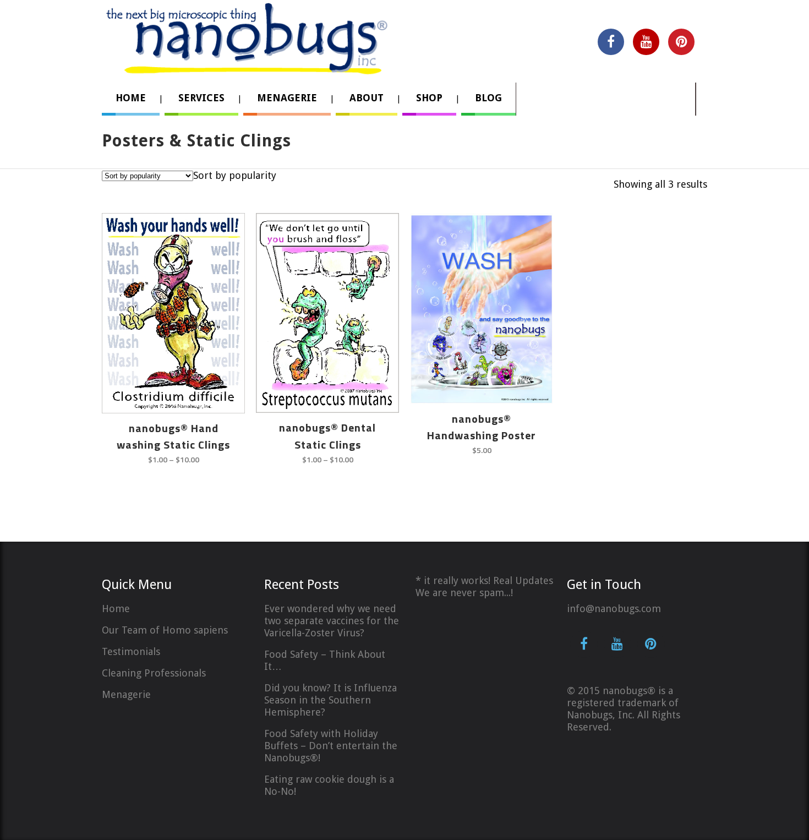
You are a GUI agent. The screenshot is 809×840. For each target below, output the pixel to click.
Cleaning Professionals (154, 673)
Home (116, 608)
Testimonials (131, 651)
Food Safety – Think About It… (324, 660)
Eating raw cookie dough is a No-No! (329, 785)
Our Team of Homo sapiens (165, 630)
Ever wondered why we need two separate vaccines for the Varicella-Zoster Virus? (331, 621)
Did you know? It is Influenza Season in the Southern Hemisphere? (330, 700)
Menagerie (126, 694)
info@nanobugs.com (614, 608)
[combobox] (234, 175)
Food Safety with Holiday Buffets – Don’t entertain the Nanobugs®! (330, 745)
